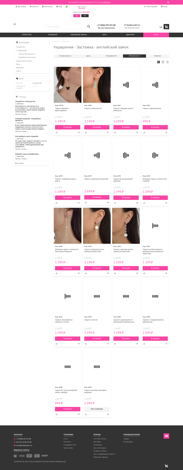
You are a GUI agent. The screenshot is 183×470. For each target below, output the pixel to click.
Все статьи (19, 163)
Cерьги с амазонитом (93, 108)
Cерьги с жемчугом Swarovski (96, 179)
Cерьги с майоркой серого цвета (65, 180)
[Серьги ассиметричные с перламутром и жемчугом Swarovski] (155, 226)
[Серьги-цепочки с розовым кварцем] (97, 367)
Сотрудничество (70, 445)
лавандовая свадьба (20, 87)
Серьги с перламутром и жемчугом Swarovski (94, 250)
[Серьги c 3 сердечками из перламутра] (155, 296)
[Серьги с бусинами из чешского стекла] (68, 296)
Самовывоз (97, 445)
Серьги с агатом (90, 320)
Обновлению (134, 56)
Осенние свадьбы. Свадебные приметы (28, 120)
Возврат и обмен (99, 451)
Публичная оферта (100, 457)
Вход (165, 6)
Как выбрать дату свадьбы (26, 136)
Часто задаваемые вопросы (104, 454)
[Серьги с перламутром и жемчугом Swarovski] (97, 226)
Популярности (111, 56)
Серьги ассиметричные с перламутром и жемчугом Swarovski (153, 251)
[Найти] (89, 26)
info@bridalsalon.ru (24, 445)
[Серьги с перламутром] (155, 85)
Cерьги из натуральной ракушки (122, 180)
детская (19, 83)
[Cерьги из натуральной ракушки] (126, 155)
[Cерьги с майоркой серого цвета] (68, 155)
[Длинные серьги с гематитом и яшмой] (155, 155)
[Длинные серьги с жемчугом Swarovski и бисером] (68, 226)
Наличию (157, 56)
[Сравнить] (56, 132)
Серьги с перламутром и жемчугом (123, 109)
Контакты (48, 6)
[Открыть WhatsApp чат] (66, 12)
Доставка (21, 6)
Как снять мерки (99, 448)
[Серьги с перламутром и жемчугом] (126, 85)
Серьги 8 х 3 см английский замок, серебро (66, 391)
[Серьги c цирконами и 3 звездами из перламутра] (126, 296)
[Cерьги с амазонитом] (97, 85)
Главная (56, 41)
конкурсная (37, 83)
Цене (88, 56)
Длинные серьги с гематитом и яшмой (155, 180)
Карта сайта (68, 448)
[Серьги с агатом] (97, 296)
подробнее (105, 2)
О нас (66, 439)
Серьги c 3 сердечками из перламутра (153, 321)
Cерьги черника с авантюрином (62, 109)
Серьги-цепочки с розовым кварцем (95, 391)
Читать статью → (21, 114)
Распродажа (128, 442)
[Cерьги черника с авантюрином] (68, 85)
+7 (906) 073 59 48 (106, 25)
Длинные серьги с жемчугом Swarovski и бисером (66, 250)
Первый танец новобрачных (27, 154)
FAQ (60, 6)
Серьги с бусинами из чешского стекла (63, 321)
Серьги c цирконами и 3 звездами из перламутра (123, 321)
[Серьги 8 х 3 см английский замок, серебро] (68, 367)
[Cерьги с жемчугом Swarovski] (97, 155)
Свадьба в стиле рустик (25, 101)
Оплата (35, 6)
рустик (35, 86)
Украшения (65, 41)
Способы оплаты (99, 439)
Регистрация (151, 6)
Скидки (126, 439)
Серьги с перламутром (152, 108)
